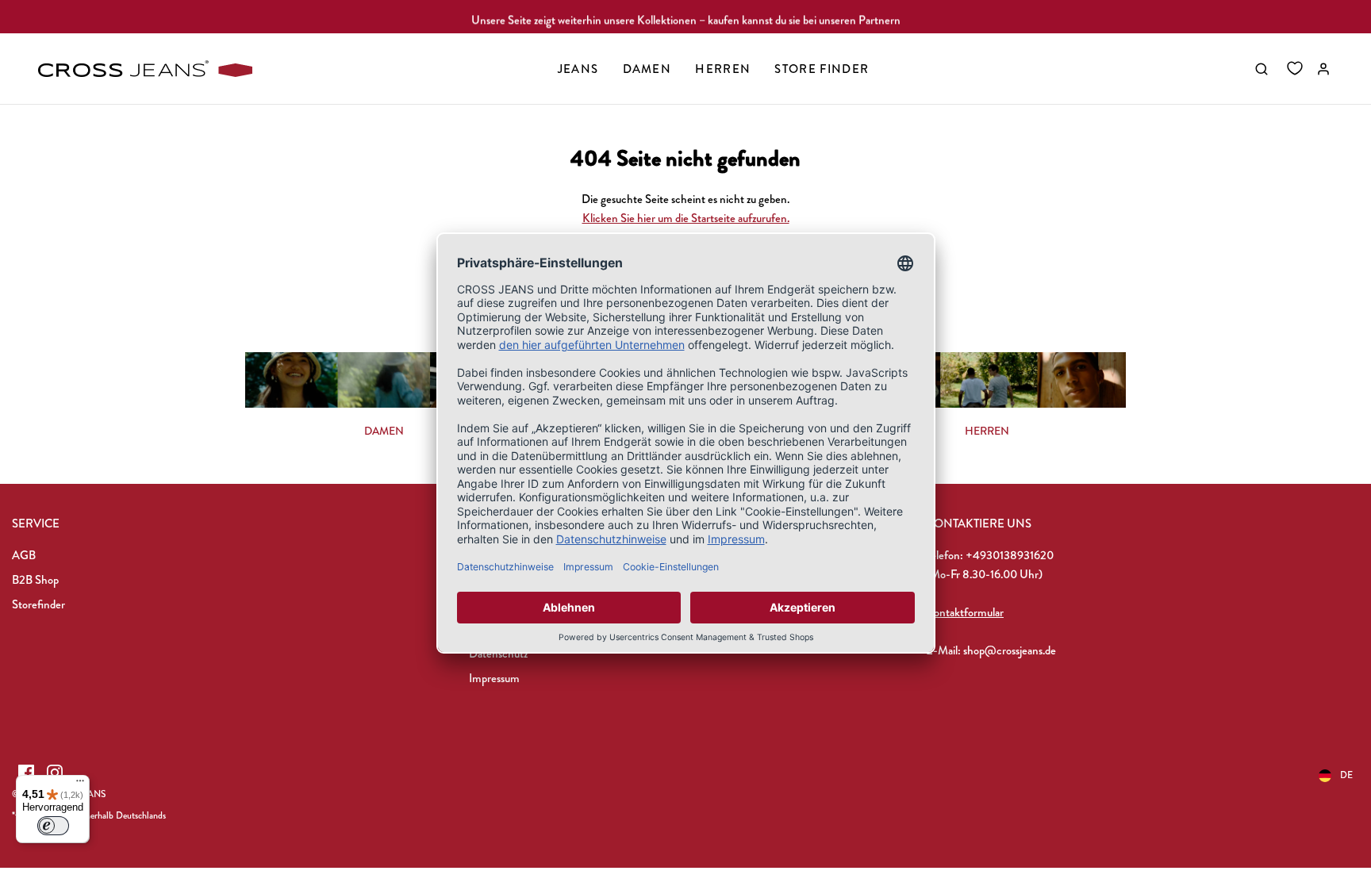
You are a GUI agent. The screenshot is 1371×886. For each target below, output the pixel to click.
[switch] (53, 825)
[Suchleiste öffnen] (1261, 69)
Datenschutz (498, 653)
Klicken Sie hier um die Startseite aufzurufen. (685, 218)
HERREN (987, 431)
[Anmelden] (1323, 69)
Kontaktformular (965, 612)
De (1346, 775)
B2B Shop (35, 580)
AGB (24, 555)
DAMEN (384, 431)
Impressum (494, 678)
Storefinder (38, 604)
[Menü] (80, 784)
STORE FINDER (821, 69)
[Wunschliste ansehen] (1295, 69)
